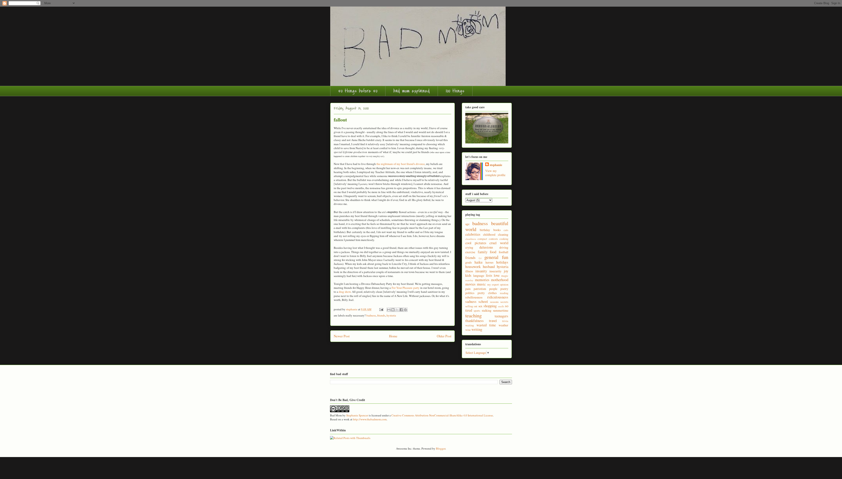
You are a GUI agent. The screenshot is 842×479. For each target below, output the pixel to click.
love (496, 275)
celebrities (472, 234)
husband (489, 266)
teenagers (501, 315)
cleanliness (470, 238)
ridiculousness (497, 297)
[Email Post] (381, 309)
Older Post (444, 336)
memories (482, 279)
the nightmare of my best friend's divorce (400, 164)
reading (504, 293)
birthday (485, 230)
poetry (504, 289)
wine (468, 330)
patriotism (480, 289)
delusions (486, 247)
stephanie (496, 165)
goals (468, 262)
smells (501, 306)
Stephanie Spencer (357, 415)
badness (371, 315)
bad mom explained (411, 90)
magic (504, 276)
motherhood (499, 279)
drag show (345, 292)
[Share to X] (397, 309)
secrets (504, 302)
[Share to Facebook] (401, 309)
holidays (502, 262)
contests (493, 239)
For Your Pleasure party (405, 288)
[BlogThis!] (393, 309)
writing (476, 329)
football (503, 252)
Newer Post (342, 336)
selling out (471, 306)
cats (506, 230)
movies (470, 284)
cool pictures (475, 242)
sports (477, 311)
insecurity (495, 271)
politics (469, 293)
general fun (496, 257)
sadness (470, 301)
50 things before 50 (357, 90)
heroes (489, 262)
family (482, 251)
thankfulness (474, 320)
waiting (469, 325)
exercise (470, 252)
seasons (494, 302)
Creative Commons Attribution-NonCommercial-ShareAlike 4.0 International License (442, 415)
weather (503, 325)
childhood (489, 234)
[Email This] (389, 309)
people (493, 289)
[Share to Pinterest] (405, 309)
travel (493, 320)
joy (506, 270)
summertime (500, 310)
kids (468, 275)
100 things (455, 90)
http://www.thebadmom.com (370, 419)
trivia (505, 321)
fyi (480, 258)
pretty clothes (487, 293)
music (481, 284)
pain (468, 289)
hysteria (391, 315)
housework (473, 266)
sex (480, 306)
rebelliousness (473, 297)
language (478, 275)
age (467, 224)
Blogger (440, 448)
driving (503, 247)
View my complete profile (495, 173)
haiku (478, 262)
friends (381, 315)
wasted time (486, 324)
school (483, 301)
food (493, 251)
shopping (490, 305)
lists (489, 275)
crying (469, 247)
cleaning (503, 234)
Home (393, 336)
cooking (503, 239)
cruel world (498, 242)
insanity (481, 270)
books (497, 230)
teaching (473, 315)
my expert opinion (497, 284)
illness (469, 271)
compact (482, 239)
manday (469, 280)
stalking (486, 310)
